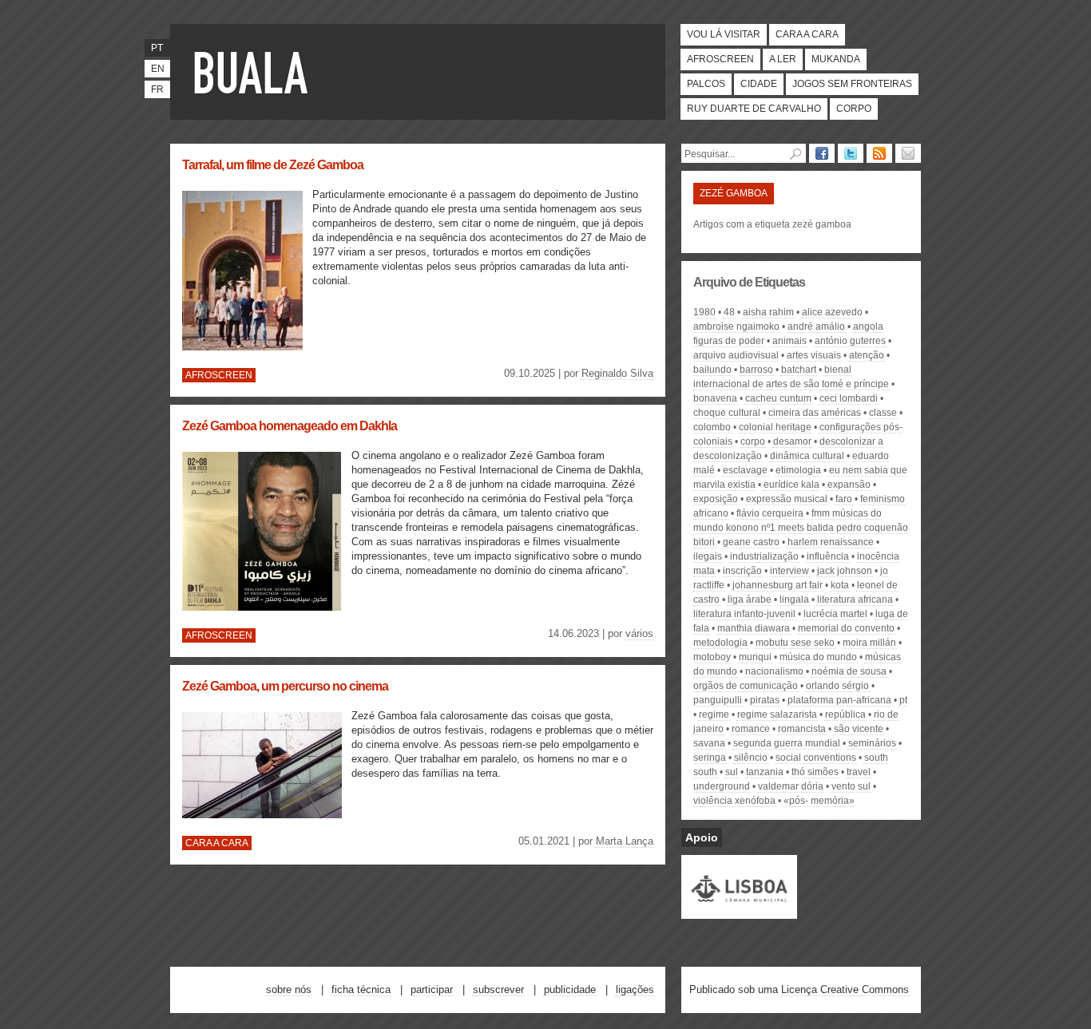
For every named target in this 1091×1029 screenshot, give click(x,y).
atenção (866, 355)
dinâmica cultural (807, 455)
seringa (709, 757)
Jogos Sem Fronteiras (852, 83)
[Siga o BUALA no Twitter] (850, 153)
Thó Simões (815, 772)
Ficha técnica (361, 989)
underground (721, 786)
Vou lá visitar (723, 34)
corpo (752, 441)
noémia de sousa (849, 671)
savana (709, 743)
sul (731, 772)
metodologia (720, 642)
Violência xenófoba (734, 800)
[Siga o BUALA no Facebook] (822, 153)
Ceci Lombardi (848, 398)
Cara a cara (807, 34)
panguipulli (717, 700)
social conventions (816, 757)
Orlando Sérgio (837, 685)
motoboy (712, 657)
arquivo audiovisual (736, 355)
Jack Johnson (844, 570)
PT (903, 700)
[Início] (254, 72)
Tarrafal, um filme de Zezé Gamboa (272, 165)
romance (751, 728)
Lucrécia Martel (835, 613)
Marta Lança (624, 841)
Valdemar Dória (790, 786)
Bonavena (715, 398)
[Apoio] (739, 911)
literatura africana (855, 599)
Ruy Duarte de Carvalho (754, 108)
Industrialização (764, 556)
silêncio (751, 757)
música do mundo (818, 657)
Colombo (712, 427)
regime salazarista (777, 714)
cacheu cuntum (778, 398)
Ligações (635, 989)
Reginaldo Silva (617, 373)
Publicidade (570, 989)
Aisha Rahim (768, 312)
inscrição (742, 570)
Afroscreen (720, 59)
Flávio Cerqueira (769, 513)
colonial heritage (775, 427)
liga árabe (750, 599)
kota (840, 585)
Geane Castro (751, 542)
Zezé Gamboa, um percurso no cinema (285, 686)
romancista (802, 728)
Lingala (794, 599)
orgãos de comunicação (745, 685)
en (158, 68)
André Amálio (816, 326)
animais (789, 340)
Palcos (706, 83)
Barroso (756, 369)
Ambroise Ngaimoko (736, 326)
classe (883, 412)
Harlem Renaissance (831, 542)
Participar (432, 989)
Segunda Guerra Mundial (786, 743)
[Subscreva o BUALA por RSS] (879, 153)
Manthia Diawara (753, 628)
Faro (843, 499)
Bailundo (712, 369)
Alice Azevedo (832, 312)
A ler (782, 59)
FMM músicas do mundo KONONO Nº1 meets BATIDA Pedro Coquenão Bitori (800, 528)
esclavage (745, 470)
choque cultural (726, 412)
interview (789, 570)
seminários (872, 743)
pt (157, 47)
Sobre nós (288, 989)
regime (714, 714)
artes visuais (814, 355)
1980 (704, 312)
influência (828, 556)
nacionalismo (774, 671)
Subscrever (498, 989)
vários (639, 633)
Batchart (798, 369)
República (845, 714)
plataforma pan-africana (839, 700)
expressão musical (786, 499)
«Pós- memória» (819, 800)
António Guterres (850, 340)
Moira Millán (869, 642)
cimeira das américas (814, 412)
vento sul (851, 786)
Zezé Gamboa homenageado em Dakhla (289, 426)
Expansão (849, 484)
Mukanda (835, 59)
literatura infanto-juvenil (744, 613)
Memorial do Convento (846, 628)
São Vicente (858, 728)
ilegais (707, 556)
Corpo (853, 108)
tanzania (765, 772)
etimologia (798, 470)
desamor (792, 441)
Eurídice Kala (791, 484)
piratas (765, 700)
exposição (715, 499)
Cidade (758, 83)
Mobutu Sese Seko (795, 642)
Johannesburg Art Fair (777, 585)
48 (729, 312)
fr (157, 89)
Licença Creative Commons (845, 989)
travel (859, 772)
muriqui (755, 657)
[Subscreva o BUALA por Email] (908, 153)
